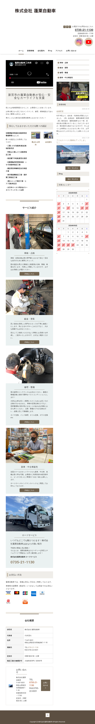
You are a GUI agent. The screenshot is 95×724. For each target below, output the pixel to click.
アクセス (59, 51)
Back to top (47, 715)
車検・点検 (64, 63)
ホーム (21, 51)
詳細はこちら (29, 274)
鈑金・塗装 (64, 68)
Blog (50, 51)
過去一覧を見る (73, 168)
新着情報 (30, 51)
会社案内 (41, 51)
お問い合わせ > (45, 685)
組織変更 (60, 111)
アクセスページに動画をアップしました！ (71, 141)
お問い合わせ (71, 51)
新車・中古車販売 (66, 77)
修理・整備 (64, 72)
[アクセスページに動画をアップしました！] (73, 154)
